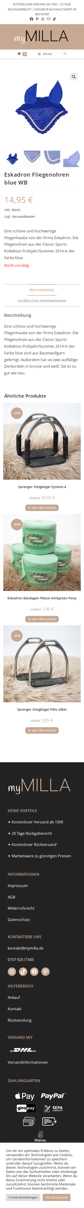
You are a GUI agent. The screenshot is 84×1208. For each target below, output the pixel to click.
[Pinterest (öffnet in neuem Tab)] (37, 19)
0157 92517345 (21, 959)
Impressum (18, 885)
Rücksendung (20, 1020)
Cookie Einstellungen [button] (23, 1197)
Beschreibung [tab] (42, 290)
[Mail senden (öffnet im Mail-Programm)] (49, 19)
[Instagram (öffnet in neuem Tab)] (43, 19)
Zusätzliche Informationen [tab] (42, 301)
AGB (11, 897)
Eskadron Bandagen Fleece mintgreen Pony (42, 598)
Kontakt (14, 1008)
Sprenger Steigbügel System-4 (42, 487)
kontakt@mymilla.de (25, 948)
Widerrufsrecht (21, 908)
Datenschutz (19, 919)
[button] (73, 76)
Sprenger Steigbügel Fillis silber (42, 709)
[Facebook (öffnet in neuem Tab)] (31, 19)
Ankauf (14, 997)
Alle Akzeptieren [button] (57, 1197)
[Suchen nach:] (65, 54)
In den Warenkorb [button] (42, 508)
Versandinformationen (28, 1062)
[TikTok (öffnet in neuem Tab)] (54, 19)
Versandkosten (23, 216)
